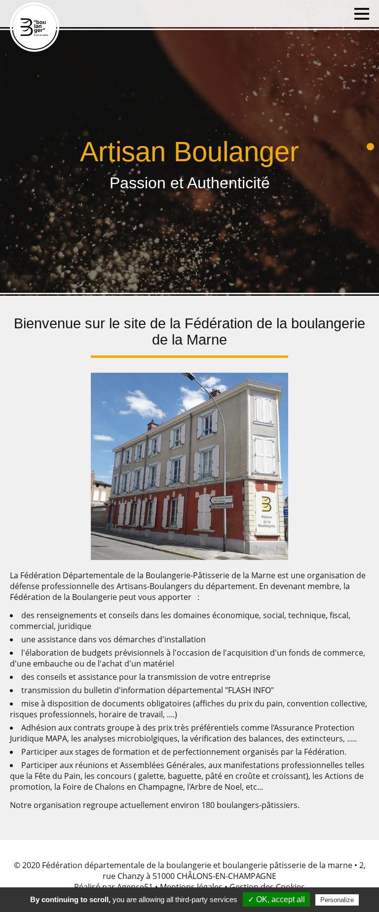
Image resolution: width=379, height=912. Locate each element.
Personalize (337, 900)
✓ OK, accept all (276, 899)
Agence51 (135, 886)
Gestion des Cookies (267, 886)
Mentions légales (191, 886)
